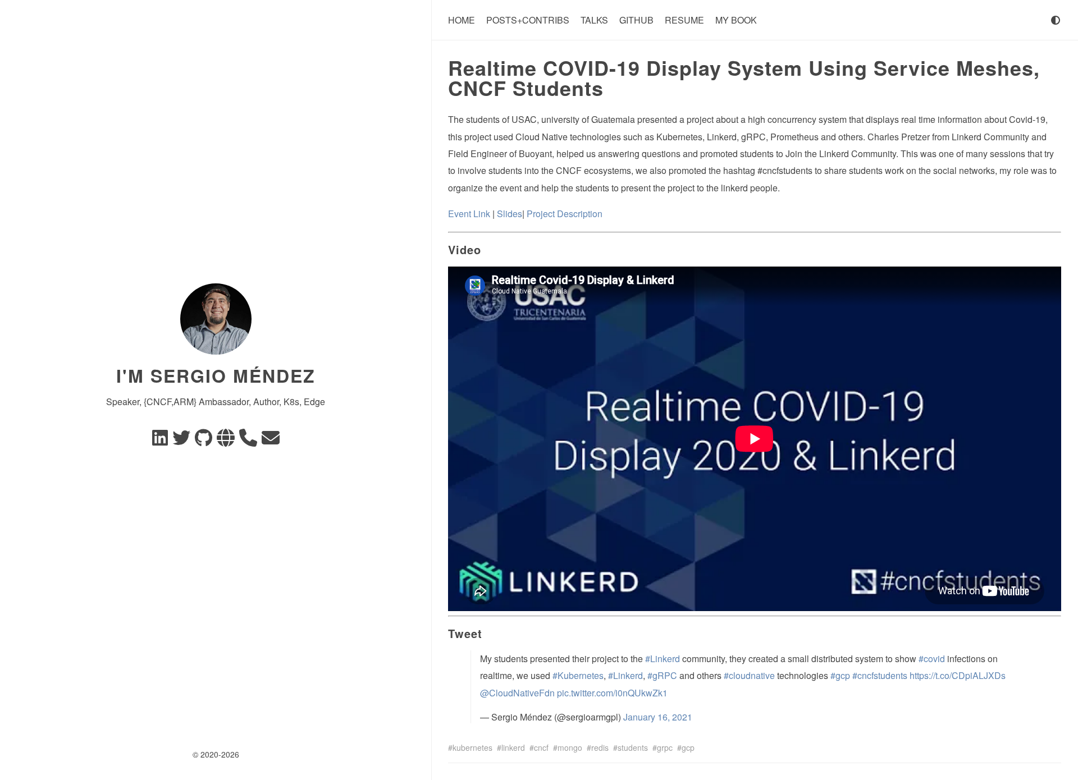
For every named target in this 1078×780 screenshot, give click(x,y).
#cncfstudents (879, 675)
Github (636, 19)
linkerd (513, 747)
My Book (736, 19)
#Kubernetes (578, 675)
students (633, 747)
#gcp (840, 675)
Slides (509, 213)
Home (461, 19)
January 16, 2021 (657, 716)
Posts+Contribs (527, 19)
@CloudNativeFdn (517, 692)
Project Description (564, 213)
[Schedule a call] (248, 440)
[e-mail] (271, 440)
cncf (541, 747)
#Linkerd (662, 658)
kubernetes (472, 747)
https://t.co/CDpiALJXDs (958, 675)
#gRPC (662, 675)
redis (600, 747)
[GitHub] (203, 440)
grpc (665, 747)
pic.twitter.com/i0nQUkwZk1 (612, 692)
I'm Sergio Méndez (216, 375)
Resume (684, 19)
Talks (594, 19)
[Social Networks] (226, 440)
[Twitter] (181, 440)
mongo (570, 747)
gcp (688, 747)
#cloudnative (749, 675)
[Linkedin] (160, 440)
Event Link (469, 213)
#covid (932, 658)
